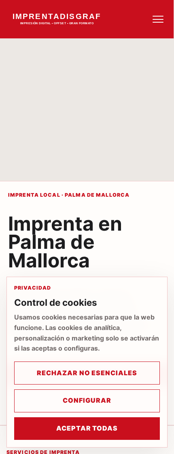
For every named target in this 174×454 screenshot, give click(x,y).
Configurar (87, 400)
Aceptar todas (87, 428)
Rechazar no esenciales (87, 373)
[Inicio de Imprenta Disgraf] (67, 19)
